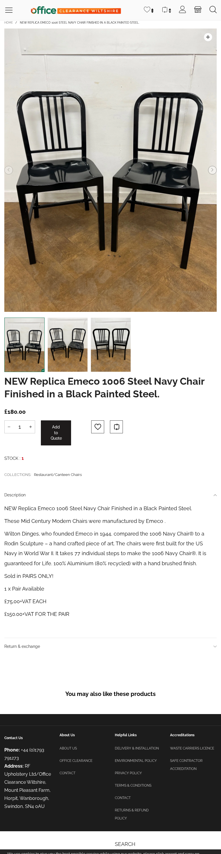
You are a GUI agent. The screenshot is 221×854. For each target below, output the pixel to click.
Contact (67, 773)
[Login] (182, 10)
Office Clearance (76, 761)
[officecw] (75, 10)
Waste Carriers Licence (192, 748)
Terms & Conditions (133, 785)
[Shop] (197, 10)
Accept (196, 845)
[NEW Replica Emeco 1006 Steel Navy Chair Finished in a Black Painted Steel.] (110, 170)
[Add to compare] (116, 426)
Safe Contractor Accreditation (186, 765)
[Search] (213, 10)
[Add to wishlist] (97, 426)
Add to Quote (56, 433)
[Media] (208, 37)
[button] (8, 170)
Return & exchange (22, 646)
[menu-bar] (12, 10)
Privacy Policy (128, 773)
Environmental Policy (136, 761)
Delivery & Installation (137, 748)
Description (15, 495)
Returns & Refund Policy (132, 814)
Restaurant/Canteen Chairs (58, 474)
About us (68, 748)
